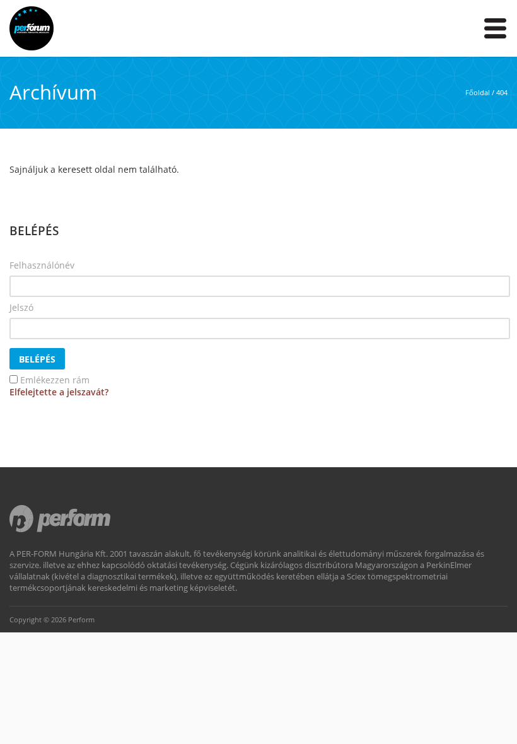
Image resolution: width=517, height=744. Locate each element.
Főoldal (477, 92)
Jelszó (21, 307)
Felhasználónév (41, 265)
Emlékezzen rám (55, 380)
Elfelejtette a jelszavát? (58, 392)
